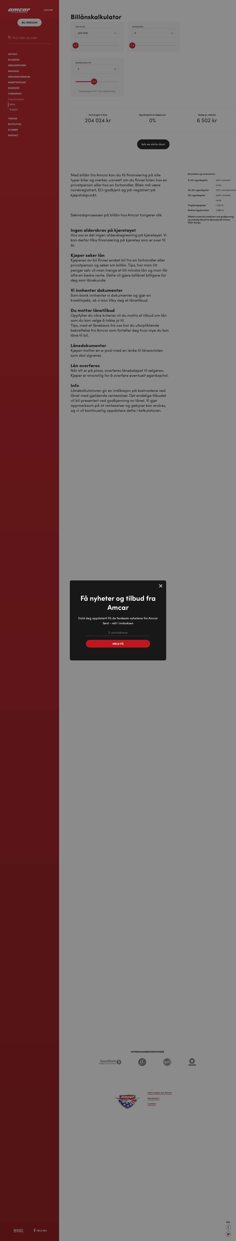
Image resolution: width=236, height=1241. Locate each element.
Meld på (118, 643)
